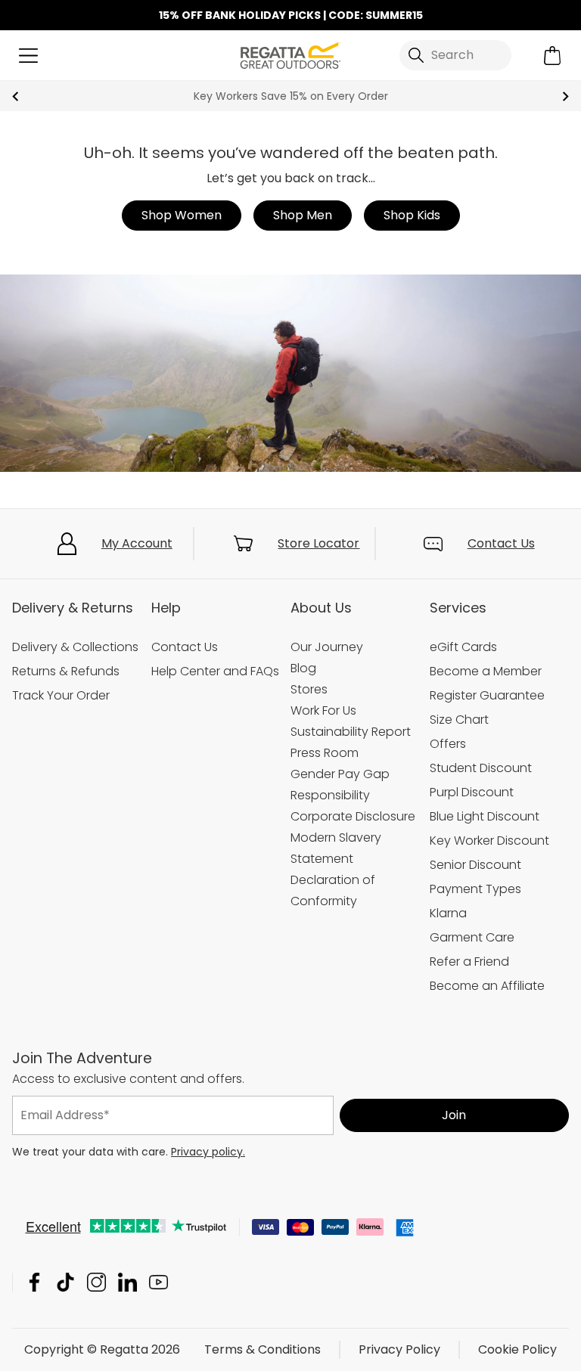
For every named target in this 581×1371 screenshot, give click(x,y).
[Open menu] (28, 55)
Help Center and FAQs (215, 671)
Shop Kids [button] (412, 215)
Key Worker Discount (489, 840)
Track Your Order (61, 695)
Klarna (448, 913)
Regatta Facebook (34, 1282)
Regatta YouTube (158, 1282)
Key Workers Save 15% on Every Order (291, 96)
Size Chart (459, 719)
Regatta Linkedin (127, 1282)
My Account (136, 543)
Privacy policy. (208, 1151)
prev (15, 96)
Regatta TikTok (65, 1282)
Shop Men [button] (302, 215)
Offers (448, 743)
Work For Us (323, 710)
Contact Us (501, 543)
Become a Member (486, 671)
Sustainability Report (350, 731)
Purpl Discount (472, 792)
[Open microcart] (552, 55)
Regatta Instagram (96, 1282)
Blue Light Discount (484, 816)
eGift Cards (463, 647)
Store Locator (318, 543)
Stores (309, 689)
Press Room (324, 752)
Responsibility (330, 795)
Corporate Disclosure (352, 816)
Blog (303, 668)
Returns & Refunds (66, 671)
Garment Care (472, 937)
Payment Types (475, 889)
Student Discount (481, 768)
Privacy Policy (399, 1349)
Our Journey (326, 647)
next (565, 96)
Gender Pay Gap (340, 774)
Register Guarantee (487, 695)
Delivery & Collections (75, 647)
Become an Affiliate (487, 985)
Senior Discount (475, 864)
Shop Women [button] (181, 215)
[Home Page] (290, 54)
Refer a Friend (469, 961)
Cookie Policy (517, 1349)
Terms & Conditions (262, 1349)
